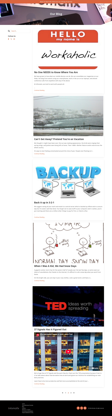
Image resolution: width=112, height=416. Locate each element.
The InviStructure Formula (27, 405)
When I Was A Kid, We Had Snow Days (55, 266)
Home (23, 403)
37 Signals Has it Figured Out (50, 329)
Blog (23, 406)
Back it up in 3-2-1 (44, 202)
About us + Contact (26, 409)
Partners (24, 408)
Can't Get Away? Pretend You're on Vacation (59, 139)
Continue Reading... (39, 90)
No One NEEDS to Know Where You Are (56, 72)
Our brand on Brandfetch (27, 411)
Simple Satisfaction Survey (27, 412)
